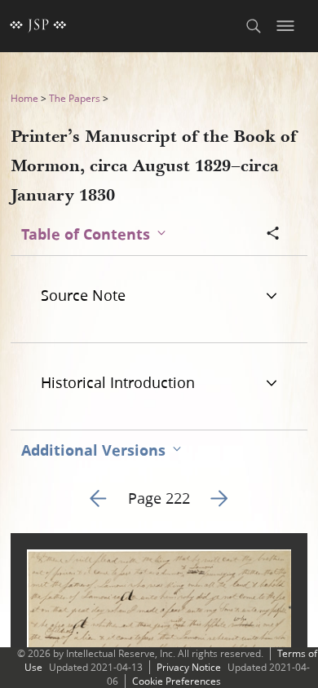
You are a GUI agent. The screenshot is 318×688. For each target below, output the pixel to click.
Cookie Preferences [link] (176, 681)
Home (24, 98)
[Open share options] (273, 235)
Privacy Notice (189, 667)
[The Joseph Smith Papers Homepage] (38, 26)
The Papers (74, 98)
